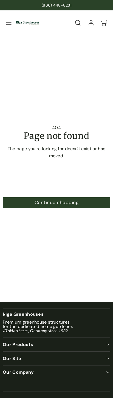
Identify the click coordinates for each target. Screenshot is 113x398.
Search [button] (56, 189)
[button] (8, 22)
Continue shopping (57, 202)
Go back (56, 175)
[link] (91, 22)
